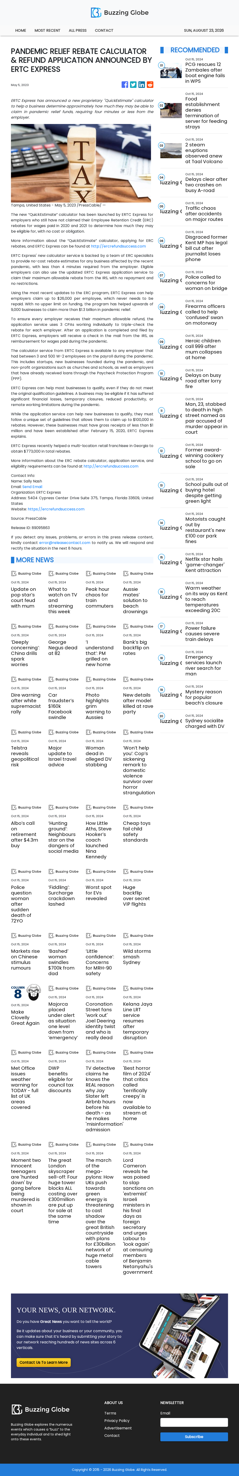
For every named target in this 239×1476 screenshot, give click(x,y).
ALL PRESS (78, 30)
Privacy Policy (117, 1420)
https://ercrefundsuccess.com (56, 509)
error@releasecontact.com (64, 542)
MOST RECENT (47, 30)
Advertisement (118, 1428)
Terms (110, 1413)
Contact (112, 1435)
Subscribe (194, 1436)
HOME (20, 30)
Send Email (32, 486)
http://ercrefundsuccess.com (118, 246)
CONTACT (104, 30)
